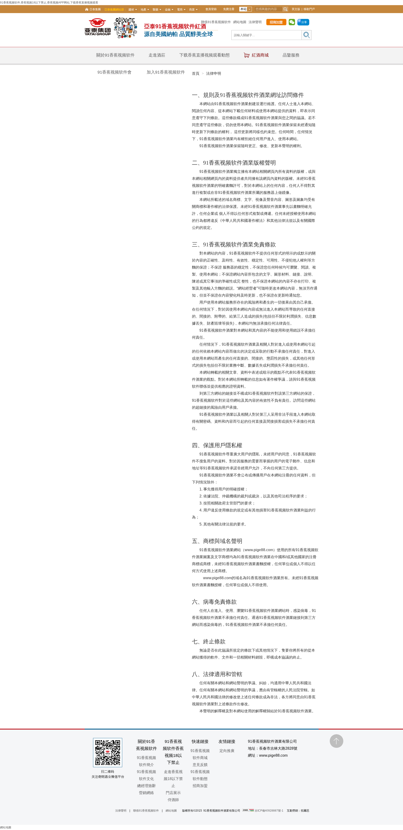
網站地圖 (239, 22)
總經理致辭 (146, 786)
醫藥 (155, 9)
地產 (143, 9)
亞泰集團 (95, 9)
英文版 (296, 9)
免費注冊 (228, 9)
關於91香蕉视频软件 (115, 55)
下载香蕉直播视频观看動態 (204, 55)
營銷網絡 (146, 793)
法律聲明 (255, 22)
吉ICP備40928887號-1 (269, 810)
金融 (167, 9)
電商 (180, 9)
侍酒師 (173, 800)
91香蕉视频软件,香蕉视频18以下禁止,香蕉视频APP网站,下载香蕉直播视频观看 (49, 2)
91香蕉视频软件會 (114, 72)
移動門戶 (309, 9)
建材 (131, 9)
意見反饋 (200, 765)
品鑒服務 (291, 55)
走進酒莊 (157, 55)
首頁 (195, 73)
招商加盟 (200, 786)
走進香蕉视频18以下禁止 (173, 779)
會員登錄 (211, 9)
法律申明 (213, 73)
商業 (192, 9)
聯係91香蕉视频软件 (216, 22)
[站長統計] (248, 810)
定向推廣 (226, 751)
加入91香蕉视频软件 (166, 72)
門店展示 (173, 793)
